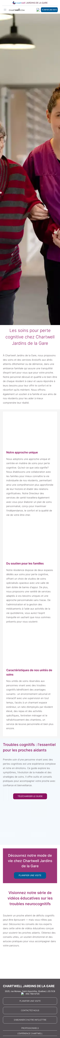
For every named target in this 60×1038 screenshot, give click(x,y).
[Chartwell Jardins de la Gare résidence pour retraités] (30, 2)
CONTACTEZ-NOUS (30, 1010)
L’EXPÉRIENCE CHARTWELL (30, 1033)
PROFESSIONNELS (30, 1028)
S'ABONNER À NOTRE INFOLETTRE (30, 1020)
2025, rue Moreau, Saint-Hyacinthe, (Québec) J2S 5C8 (30, 991)
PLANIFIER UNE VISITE (49, 10)
